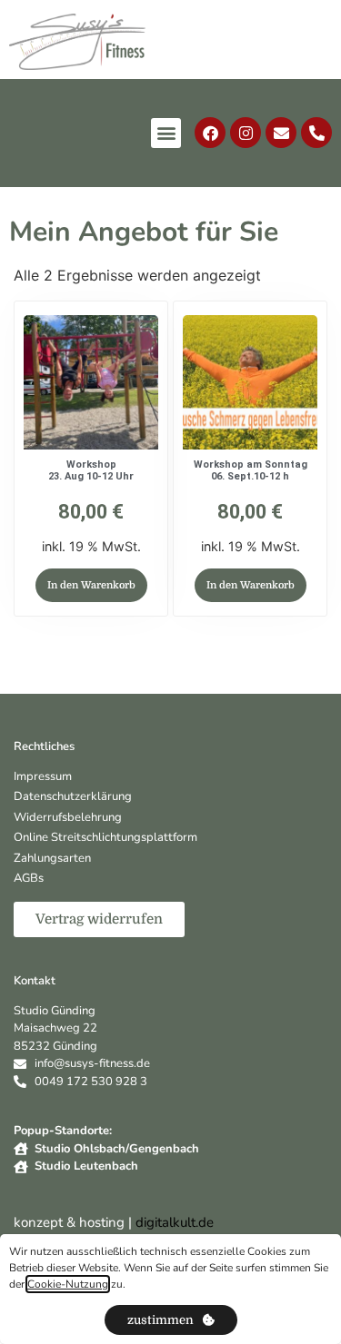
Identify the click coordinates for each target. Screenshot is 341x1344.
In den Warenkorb (91, 585)
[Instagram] (245, 132)
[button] (166, 133)
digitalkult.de (174, 1222)
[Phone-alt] (316, 132)
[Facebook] (210, 132)
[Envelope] (281, 132)
